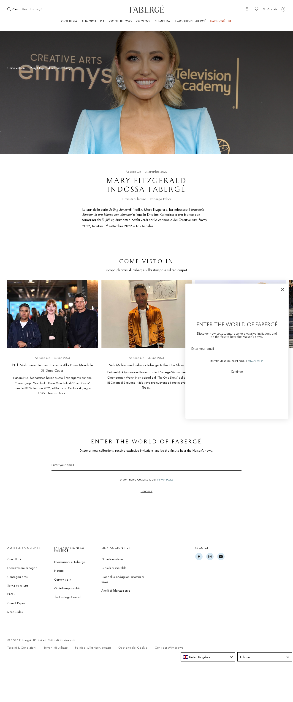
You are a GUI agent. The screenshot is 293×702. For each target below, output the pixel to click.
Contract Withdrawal (169, 648)
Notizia (59, 570)
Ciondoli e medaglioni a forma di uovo (122, 579)
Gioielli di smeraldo (114, 568)
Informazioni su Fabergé (69, 562)
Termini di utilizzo (56, 648)
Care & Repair (16, 603)
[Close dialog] (283, 289)
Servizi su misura (17, 585)
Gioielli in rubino (112, 559)
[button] (283, 9)
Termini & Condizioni (21, 648)
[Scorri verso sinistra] (18, 336)
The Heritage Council (67, 597)
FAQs (11, 594)
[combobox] (36, 9)
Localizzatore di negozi (22, 568)
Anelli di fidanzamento (115, 590)
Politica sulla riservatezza (93, 648)
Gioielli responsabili (67, 588)
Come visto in (16, 68)
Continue (146, 491)
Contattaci (14, 559)
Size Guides (15, 612)
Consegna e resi (17, 577)
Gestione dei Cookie (132, 648)
